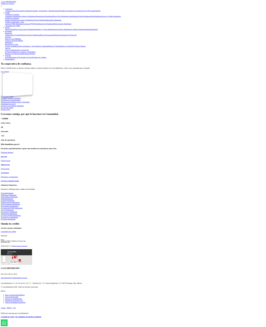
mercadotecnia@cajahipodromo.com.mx (14, 278)
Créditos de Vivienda (12, 18)
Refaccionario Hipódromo (62, 24)
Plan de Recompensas (47, 35)
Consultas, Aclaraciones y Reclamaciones (45, 11)
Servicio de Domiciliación (13, 299)
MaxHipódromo (96, 16)
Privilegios (8, 31)
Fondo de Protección (70, 35)
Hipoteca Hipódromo (12, 20)
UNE (14, 308)
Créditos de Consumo (12, 14)
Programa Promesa (29, 54)
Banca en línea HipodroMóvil (15, 295)
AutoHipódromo (73, 16)
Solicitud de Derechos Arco (14, 301)
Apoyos (7, 48)
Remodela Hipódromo (54, 20)
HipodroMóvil (9, 59)
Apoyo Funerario (10, 50)
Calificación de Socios (12, 35)
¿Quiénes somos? (10, 11)
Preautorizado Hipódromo (44, 16)
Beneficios (8, 33)
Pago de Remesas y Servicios (28, 46)
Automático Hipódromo (13, 16)
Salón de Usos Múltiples (13, 39)
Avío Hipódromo (48, 24)
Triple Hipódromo (85, 16)
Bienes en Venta (65, 46)
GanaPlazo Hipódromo (78, 29)
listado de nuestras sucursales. (20, 246)
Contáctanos (27, 11)
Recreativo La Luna (11, 44)
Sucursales (19, 11)
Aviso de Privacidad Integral (91, 11)
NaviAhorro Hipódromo (63, 29)
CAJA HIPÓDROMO (8, 2)
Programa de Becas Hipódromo (30, 35)
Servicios (8, 37)
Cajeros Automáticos (12, 46)
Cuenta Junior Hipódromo (26, 29)
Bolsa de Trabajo (54, 46)
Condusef (3, 308)
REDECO (9, 308)
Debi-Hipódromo (92, 29)
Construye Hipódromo (26, 20)
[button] (4, 109)
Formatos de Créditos (39, 57)
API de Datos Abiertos (78, 46)
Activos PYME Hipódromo (14, 24)
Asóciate (8, 55)
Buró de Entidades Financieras (15, 302)
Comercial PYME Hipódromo (33, 24)
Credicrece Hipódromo (28, 16)
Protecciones (59, 35)
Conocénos (8, 9)
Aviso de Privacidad (11, 297)
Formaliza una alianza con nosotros (70, 11)
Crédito (7, 13)
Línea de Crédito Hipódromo (111, 16)
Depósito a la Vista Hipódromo (45, 29)
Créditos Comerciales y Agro (14, 22)
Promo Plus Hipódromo (60, 16)
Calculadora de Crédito (12, 26)
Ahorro (7, 27)
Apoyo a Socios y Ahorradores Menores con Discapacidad (20, 53)
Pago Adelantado (43, 46)
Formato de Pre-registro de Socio (21, 57)
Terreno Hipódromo (40, 20)
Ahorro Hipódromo (11, 29)
